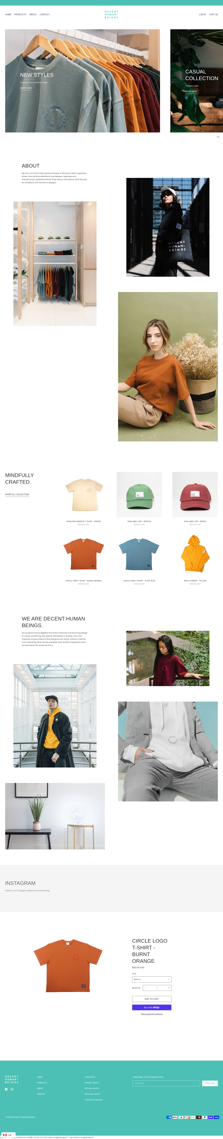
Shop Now (26, 88)
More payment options (151, 1014)
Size (134, 973)
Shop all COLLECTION (17, 494)
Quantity (136, 988)
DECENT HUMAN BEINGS (23, 1117)
